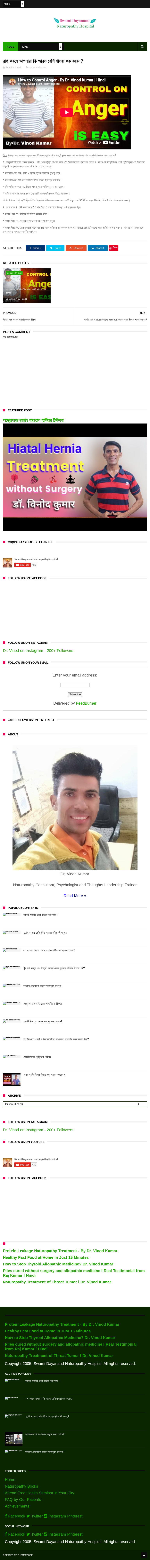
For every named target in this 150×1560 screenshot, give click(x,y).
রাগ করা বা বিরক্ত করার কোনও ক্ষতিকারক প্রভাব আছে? (49, 950)
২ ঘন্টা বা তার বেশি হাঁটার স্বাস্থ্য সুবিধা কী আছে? (45, 932)
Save (115, 247)
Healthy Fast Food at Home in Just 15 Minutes (46, 1257)
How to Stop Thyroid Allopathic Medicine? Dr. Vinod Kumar (58, 1264)
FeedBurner (86, 703)
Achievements (17, 1506)
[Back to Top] (144, 1555)
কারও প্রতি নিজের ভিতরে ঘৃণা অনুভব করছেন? (44, 1074)
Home (10, 46)
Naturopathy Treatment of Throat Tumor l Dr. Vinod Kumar (57, 1282)
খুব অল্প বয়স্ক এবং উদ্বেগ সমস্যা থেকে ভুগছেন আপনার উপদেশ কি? (54, 968)
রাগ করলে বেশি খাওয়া (37, 67)
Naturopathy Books (21, 1486)
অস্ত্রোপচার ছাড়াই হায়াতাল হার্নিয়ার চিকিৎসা (33, 420)
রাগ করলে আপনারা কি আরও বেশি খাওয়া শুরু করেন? (26, 291)
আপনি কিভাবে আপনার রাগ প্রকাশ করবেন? (42, 1021)
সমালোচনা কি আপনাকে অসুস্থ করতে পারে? (44, 1434)
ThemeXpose (25, 1555)
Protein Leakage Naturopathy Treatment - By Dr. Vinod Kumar (60, 1251)
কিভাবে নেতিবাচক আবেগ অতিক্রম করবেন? (42, 985)
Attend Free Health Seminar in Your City (39, 1493)
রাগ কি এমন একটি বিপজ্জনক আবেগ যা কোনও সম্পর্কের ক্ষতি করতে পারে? (56, 1039)
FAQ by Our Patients (23, 1499)
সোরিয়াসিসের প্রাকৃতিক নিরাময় (37, 1056)
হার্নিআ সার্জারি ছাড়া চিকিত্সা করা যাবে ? (40, 914)
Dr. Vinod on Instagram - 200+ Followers (38, 650)
